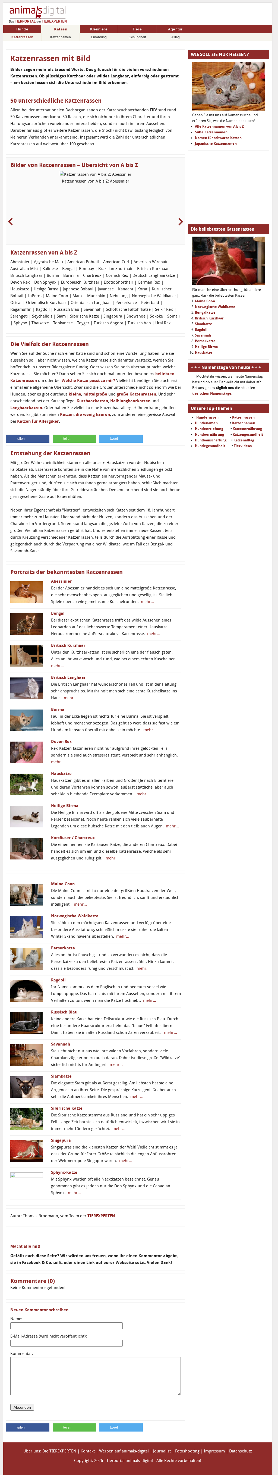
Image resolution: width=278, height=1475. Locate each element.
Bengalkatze (205, 312)
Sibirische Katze (67, 1108)
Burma (57, 709)
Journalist (162, 1451)
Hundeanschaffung (210, 440)
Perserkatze (63, 948)
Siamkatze (61, 1076)
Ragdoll (58, 980)
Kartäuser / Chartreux (73, 837)
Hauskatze (61, 773)
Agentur (175, 29)
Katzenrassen (22, 37)
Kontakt (88, 1451)
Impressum (214, 1451)
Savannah (60, 1044)
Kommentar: (21, 1353)
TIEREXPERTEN (101, 1215)
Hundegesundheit (210, 446)
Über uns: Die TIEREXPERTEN (49, 1451)
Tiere (137, 29)
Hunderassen (207, 417)
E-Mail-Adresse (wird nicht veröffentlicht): (48, 1336)
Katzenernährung (247, 429)
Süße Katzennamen (211, 132)
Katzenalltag (243, 440)
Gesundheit (137, 37)
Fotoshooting (187, 1451)
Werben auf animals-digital (124, 1451)
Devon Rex (61, 741)
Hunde (22, 29)
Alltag (175, 37)
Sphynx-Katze (64, 1172)
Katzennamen (60, 37)
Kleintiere (99, 29)
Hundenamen (206, 423)
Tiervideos (243, 446)
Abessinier (61, 581)
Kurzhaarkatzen (92, 400)
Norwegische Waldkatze (75, 916)
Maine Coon (63, 883)
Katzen (60, 29)
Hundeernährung (209, 434)
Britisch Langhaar (68, 677)
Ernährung (99, 37)
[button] (27, 439)
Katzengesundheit (248, 434)
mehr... (147, 601)
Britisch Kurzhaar (68, 645)
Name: (16, 1318)
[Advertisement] (228, 187)
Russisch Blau (64, 1012)
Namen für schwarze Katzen (218, 138)
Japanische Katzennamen (216, 144)
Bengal (58, 613)
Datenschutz (240, 1451)
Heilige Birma (64, 805)
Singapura (61, 1140)
